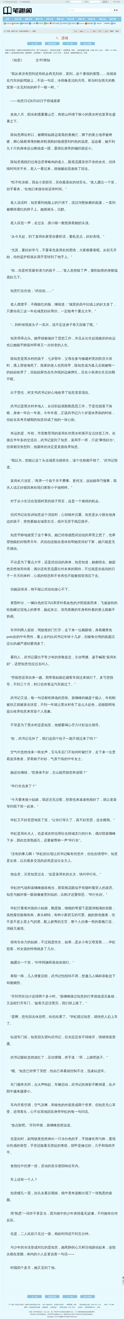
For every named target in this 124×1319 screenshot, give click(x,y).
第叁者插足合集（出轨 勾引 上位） (90, 50)
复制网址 (107, 23)
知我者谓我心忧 (76, 52)
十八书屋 (18, 10)
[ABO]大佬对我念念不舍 (26, 50)
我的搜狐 (90, 23)
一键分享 (99, 23)
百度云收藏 (55, 23)
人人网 (33, 23)
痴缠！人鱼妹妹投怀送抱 (14, 52)
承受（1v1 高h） (111, 50)
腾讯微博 (25, 23)
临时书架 (112, 19)
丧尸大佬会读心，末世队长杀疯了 (49, 50)
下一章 (70, 43)
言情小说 (81, 19)
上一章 (34, 43)
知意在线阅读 (24, 31)
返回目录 (52, 43)
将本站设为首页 (11, 1)
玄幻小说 (18, 19)
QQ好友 (40, 23)
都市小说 (39, 19)
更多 (114, 23)
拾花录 (66, 52)
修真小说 (28, 19)
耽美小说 (91, 19)
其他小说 (102, 19)
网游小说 (60, 19)
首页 (7, 19)
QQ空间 (8, 23)
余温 (85, 52)
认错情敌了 (37, 52)
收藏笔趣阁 (25, 1)
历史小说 (49, 19)
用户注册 (116, 1)
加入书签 (87, 43)
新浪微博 (16, 23)
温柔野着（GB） (69, 50)
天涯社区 (73, 23)
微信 (47, 23)
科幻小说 (70, 19)
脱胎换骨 (28, 52)
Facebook (81, 23)
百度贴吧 (64, 23)
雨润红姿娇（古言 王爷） (52, 52)
